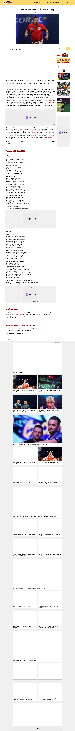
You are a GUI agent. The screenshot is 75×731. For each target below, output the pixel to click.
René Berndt (52, 99)
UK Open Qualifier (28, 80)
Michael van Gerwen (49, 137)
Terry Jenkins (25, 129)
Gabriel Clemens (49, 102)
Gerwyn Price (41, 131)
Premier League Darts (20, 314)
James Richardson (48, 100)
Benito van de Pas (44, 127)
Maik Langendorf (26, 99)
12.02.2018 (38, 12)
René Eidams (25, 88)
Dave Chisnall (24, 91)
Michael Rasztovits (21, 93)
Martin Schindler (35, 132)
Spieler (43, 2)
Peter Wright (33, 137)
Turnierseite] (36, 328)
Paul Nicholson (34, 129)
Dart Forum (32, 330)
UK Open (21, 82)
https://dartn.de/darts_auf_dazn (19, 316)
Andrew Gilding (33, 104)
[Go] (68, 48)
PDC (42, 80)
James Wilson (32, 131)
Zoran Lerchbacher (46, 132)
